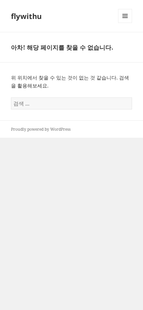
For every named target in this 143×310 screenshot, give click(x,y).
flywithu (26, 16)
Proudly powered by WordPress (41, 129)
